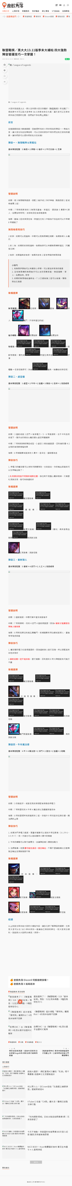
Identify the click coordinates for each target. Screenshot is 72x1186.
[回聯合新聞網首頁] (4, 5)
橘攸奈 (38, 16)
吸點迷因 (61, 16)
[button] (68, 5)
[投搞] (57, 5)
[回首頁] (12, 5)
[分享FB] (4, 64)
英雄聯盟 (28, 16)
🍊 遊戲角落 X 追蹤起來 (22, 983)
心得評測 (15, 11)
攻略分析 (5, 11)
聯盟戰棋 (13, 1042)
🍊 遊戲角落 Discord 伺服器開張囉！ (29, 979)
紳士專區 (45, 11)
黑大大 (39, 1042)
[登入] (64, 5)
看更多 (36, 1162)
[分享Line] (4, 70)
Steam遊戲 (49, 16)
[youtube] (60, 5)
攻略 (21, 1042)
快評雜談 (35, 11)
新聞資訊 (25, 11)
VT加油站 (56, 11)
